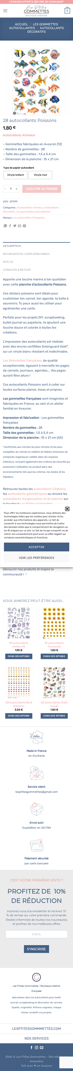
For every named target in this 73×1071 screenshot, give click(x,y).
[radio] (15, 175)
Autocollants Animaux (30, 207)
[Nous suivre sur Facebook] (31, 1048)
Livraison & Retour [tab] (17, 269)
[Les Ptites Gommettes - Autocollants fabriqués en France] (36, 11)
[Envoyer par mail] (19, 226)
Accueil (21, 24)
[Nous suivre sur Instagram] (36, 1048)
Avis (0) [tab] (8, 261)
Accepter (36, 547)
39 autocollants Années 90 (18, 644)
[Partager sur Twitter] (14, 226)
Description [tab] (12, 245)
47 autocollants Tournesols (54, 644)
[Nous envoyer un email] (41, 1048)
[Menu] (5, 10)
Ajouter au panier (41, 189)
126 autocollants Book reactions (18, 704)
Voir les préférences (36, 558)
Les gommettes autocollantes (33, 26)
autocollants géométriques (27, 494)
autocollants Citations (49, 489)
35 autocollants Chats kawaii (54, 704)
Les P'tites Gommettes (31, 1057)
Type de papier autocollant (18, 167)
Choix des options (19, 656)
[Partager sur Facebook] (10, 226)
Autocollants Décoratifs (45, 30)
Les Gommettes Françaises (29, 217)
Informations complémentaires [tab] (26, 253)
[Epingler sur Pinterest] (24, 226)
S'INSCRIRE (36, 949)
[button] (67, 509)
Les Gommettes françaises (22, 360)
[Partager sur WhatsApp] (5, 226)
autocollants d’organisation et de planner (33, 499)
